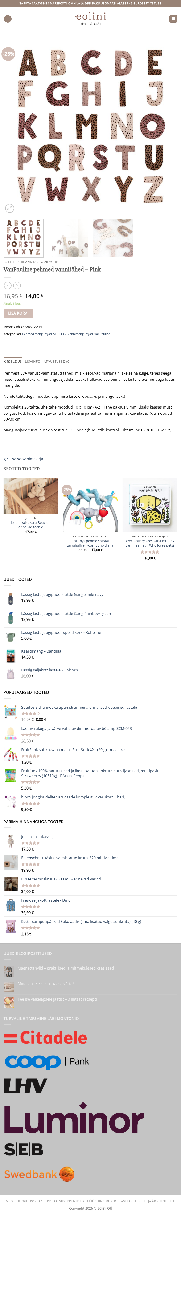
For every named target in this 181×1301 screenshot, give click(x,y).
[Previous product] (17, 285)
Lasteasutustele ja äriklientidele (147, 1201)
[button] (8, 19)
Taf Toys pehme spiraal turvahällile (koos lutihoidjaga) (90, 543)
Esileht (10, 261)
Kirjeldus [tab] (13, 361)
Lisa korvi (18, 313)
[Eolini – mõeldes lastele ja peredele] (91, 18)
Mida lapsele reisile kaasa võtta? (46, 984)
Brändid (28, 261)
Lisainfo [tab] (32, 361)
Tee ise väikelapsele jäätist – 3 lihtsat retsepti (57, 999)
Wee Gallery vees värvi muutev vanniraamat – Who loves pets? (150, 543)
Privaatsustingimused (65, 1201)
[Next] (168, 127)
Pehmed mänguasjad (37, 334)
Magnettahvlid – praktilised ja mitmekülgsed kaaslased (66, 968)
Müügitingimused (101, 1201)
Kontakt (37, 1201)
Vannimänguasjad (80, 334)
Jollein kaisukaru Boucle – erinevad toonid (31, 524)
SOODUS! (59, 334)
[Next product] (7, 285)
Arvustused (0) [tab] (57, 361)
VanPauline (51, 261)
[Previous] (13, 127)
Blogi (22, 1201)
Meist (10, 1201)
